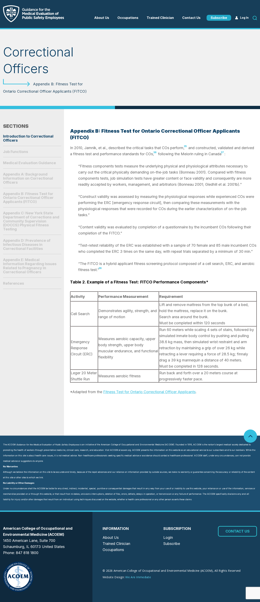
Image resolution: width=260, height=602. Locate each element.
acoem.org (126, 450)
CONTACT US (237, 531)
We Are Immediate (138, 577)
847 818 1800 (27, 553)
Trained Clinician (160, 18)
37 (222, 152)
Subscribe (219, 18)
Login (168, 537)
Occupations (113, 550)
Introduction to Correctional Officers (28, 138)
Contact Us (191, 18)
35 (185, 146)
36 (154, 152)
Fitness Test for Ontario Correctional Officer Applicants (149, 392)
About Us (101, 18)
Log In (244, 17)
